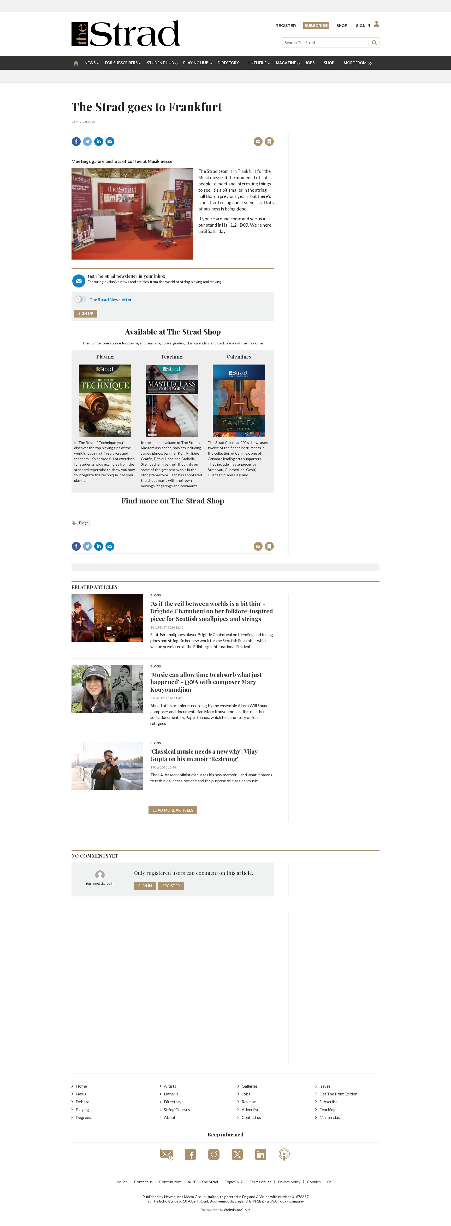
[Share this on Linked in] (98, 141)
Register (286, 26)
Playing (105, 356)
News (81, 1093)
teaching (153, 343)
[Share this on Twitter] (87, 141)
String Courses (177, 1109)
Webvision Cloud (237, 1210)
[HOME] (76, 63)
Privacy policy (289, 1182)
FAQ (331, 1182)
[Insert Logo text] (126, 44)
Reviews (249, 1101)
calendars (202, 343)
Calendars (239, 356)
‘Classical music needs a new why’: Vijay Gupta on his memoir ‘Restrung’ (203, 755)
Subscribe (316, 26)
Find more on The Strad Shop (172, 500)
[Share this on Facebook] (76, 141)
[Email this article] (110, 141)
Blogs (83, 522)
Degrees (83, 1117)
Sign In (363, 26)
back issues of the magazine (240, 343)
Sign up (85, 313)
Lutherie (171, 1093)
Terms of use (260, 1182)
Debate (82, 1101)
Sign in (204, 130)
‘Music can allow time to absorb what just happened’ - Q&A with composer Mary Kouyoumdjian (206, 682)
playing (133, 343)
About (169, 1117)
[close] (273, 130)
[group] (356, 63)
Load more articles (173, 810)
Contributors (170, 1182)
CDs (189, 343)
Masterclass (330, 1117)
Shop (341, 26)
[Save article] (269, 141)
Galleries (250, 1085)
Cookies (314, 1182)
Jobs (246, 1093)
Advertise (250, 1109)
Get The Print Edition (338, 1093)
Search (374, 42)
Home (81, 1085)
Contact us (251, 1117)
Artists (170, 1085)
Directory (172, 1101)
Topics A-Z (233, 1182)
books (166, 343)
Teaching (172, 356)
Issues (324, 1085)
